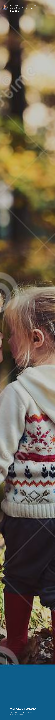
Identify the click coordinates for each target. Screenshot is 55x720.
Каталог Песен (15, 8)
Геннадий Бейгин (16, 5)
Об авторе (26, 8)
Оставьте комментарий (17, 714)
